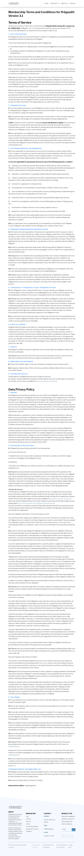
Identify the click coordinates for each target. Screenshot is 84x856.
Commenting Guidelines (32, 826)
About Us (28, 821)
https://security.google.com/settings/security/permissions (36, 503)
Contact (72, 3)
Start (47, 3)
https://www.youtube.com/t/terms (46, 381)
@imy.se (13, 765)
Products (54, 3)
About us (64, 3)
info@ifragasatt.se (14, 746)
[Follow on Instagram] (71, 836)
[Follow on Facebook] (63, 836)
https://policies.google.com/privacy (60, 499)
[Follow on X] (67, 836)
